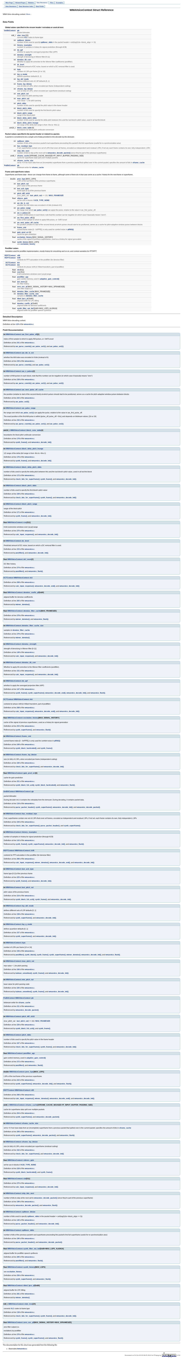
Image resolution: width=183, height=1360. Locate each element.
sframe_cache (23, 156)
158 (18, 914)
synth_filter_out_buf (25, 308)
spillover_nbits (47, 42)
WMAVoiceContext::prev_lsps (21, 1072)
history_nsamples (24, 45)
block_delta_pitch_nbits (27, 118)
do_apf (20, 50)
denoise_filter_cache (25, 292)
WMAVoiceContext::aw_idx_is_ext (20, 353)
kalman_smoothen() (24, 973)
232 (18, 420)
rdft (18, 256)
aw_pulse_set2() (56, 346)
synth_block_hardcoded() (26, 748)
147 (18, 689)
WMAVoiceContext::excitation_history (22, 718)
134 (18, 804)
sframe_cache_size (25, 161)
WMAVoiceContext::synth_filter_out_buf (23, 1249)
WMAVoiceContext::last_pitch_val (19, 887)
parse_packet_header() (25, 807)
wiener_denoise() (23, 604)
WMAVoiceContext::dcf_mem (19, 559)
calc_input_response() (25, 534)
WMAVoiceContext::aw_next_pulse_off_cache (24, 390)
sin (18, 270)
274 (18, 568)
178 (18, 439)
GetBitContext (10, 31)
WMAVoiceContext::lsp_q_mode (19, 924)
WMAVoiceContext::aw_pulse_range (20, 408)
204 (18, 1113)
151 (18, 671)
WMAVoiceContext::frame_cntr (18, 736)
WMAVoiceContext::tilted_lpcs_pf (21, 1286)
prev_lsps (21, 179)
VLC (26, 37)
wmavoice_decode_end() (45, 586)
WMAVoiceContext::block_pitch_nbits (21, 486)
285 (18, 1257)
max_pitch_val (23, 99)
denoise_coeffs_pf (24, 304)
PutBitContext (10, 165)
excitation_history (24, 237)
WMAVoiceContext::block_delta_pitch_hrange (24, 449)
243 (18, 398)
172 (18, 475)
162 (18, 1150)
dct (18, 263)
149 (18, 652)
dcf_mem (21, 282)
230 (18, 361)
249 (18, 745)
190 (18, 1239)
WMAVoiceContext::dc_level (17, 541)
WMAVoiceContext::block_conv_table (25, 430)
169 (18, 494)
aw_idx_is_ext (23, 203)
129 (17, 324)
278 (18, 615)
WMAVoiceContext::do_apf (17, 681)
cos (18, 272)
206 (18, 1132)
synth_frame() (21, 442)
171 (18, 512)
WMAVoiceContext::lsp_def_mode (20, 906)
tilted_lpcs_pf (22, 299)
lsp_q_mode (22, 74)
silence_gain (22, 198)
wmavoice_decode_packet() (58, 153)
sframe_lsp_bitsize (25, 89)
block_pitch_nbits (24, 108)
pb (18, 165)
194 (18, 822)
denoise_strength (24, 55)
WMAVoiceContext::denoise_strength (21, 644)
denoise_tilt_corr (24, 60)
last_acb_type (23, 189)
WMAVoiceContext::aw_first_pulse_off (21, 334)
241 (18, 343)
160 (18, 763)
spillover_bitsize (23, 40)
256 (18, 1275)
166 (18, 969)
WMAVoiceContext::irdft (24, 851)
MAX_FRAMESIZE (56, 195)
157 (18, 933)
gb (18, 31)
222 (18, 1080)
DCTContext (11, 263)
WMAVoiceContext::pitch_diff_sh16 (20, 1016)
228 (18, 1169)
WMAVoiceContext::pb (24, 998)
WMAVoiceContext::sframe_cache (23, 1105)
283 (18, 601)
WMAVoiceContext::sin (16, 1179)
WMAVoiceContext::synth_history (21, 1267)
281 (18, 1294)
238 (18, 380)
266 (18, 859)
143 (18, 840)
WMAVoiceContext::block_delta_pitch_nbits (23, 467)
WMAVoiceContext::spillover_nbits (20, 1230)
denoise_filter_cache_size (28, 294)
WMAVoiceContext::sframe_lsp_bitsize (22, 1142)
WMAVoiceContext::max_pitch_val (20, 961)
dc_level (20, 65)
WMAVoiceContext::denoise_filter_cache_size (24, 626)
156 (18, 951)
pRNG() (71, 230)
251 (18, 781)
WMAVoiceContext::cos (17, 522)
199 (18, 1202)
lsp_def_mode (23, 79)
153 (18, 549)
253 (18, 726)
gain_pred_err (23, 232)
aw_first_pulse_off (24, 218)
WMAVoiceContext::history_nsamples (21, 832)
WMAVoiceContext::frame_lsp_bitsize (21, 755)
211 (18, 1006)
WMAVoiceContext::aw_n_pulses (19, 371)
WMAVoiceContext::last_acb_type (20, 869)
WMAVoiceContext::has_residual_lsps (21, 814)
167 (18, 1043)
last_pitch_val (23, 184)
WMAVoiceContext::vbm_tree (20, 1304)
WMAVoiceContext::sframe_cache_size (22, 1123)
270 (18, 531)
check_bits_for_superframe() (28, 479)
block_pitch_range (24, 113)
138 (18, 1312)
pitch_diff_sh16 (23, 193)
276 (18, 1334)
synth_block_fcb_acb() (25, 785)
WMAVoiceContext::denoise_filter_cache (24, 611)
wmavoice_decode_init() (41, 442)
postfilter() (20, 553)
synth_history (22, 242)
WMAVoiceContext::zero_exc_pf (20, 1322)
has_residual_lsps (24, 146)
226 (18, 1025)
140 (18, 1220)
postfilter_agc (22, 277)
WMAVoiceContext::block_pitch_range (21, 504)
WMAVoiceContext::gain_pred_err (21, 773)
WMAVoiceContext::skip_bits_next (20, 1193)
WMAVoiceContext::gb (24, 792)
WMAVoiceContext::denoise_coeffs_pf (23, 592)
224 (18, 896)
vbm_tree (21, 35)
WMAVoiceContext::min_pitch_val (19, 980)
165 (18, 988)
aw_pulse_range (24, 208)
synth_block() (30, 955)
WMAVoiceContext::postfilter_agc (21, 1053)
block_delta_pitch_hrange (27, 123)
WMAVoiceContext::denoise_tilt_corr (21, 662)
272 (18, 1062)
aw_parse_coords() (23, 346)
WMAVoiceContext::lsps (15, 943)
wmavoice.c (29, 324)
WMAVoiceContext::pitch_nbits (18, 1035)
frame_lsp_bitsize (24, 84)
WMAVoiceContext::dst (23, 699)
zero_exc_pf (22, 287)
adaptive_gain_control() (49, 279)
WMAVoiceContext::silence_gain (20, 1160)
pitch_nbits (21, 103)
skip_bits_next (23, 151)
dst (18, 265)
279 (18, 634)
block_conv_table (24, 128)
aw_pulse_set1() (40, 210)
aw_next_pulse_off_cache (28, 223)
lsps (19, 69)
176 (18, 457)
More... (28, 14)
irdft (18, 258)
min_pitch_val (23, 94)
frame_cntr (21, 227)
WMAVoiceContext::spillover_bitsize (20, 1212)
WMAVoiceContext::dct (23, 578)
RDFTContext (10, 256)
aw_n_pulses (22, 213)
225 (18, 877)
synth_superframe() (36, 693)
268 (18, 582)
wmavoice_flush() (35, 571)
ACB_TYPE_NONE (41, 200)
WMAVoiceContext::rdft (24, 1090)
